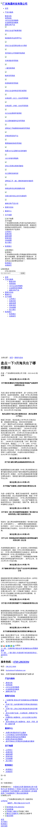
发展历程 (12, 301)
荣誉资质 (12, 305)
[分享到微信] (11, 646)
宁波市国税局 (15, 791)
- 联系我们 (9, 769)
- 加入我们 (9, 761)
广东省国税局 (10, 793)
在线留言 (12, 316)
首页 (6, 277)
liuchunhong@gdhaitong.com (15, 670)
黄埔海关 (11, 789)
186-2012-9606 (11, 666)
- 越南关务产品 (10, 691)
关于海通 (8, 296)
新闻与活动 (9, 292)
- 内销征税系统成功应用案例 (15, 737)
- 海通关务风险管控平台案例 (15, 732)
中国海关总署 (18, 787)
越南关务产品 (10, 25)
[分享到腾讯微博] (6, 646)
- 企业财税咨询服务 (12, 689)
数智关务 (8, 16)
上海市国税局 (25, 791)
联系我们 (8, 312)
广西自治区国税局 (21, 793)
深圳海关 (32, 789)
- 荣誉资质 (9, 756)
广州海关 (18, 789)
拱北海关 (25, 789)
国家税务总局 (28, 787)
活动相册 (12, 307)
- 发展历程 (9, 752)
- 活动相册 (9, 758)
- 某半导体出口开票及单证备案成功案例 (19, 741)
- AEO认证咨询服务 (12, 687)
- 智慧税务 (9, 685)
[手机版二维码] (11, 811)
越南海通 (12, 303)
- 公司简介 (9, 750)
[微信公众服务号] (12, 813)
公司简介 (12, 299)
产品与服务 (9, 279)
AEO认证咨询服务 (12, 20)
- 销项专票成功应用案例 (14, 739)
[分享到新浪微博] (4, 646)
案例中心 (8, 294)
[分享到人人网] (9, 646)
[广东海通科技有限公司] (14, 3)
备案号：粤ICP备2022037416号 (18, 803)
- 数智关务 (9, 683)
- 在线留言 (9, 771)
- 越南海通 (9, 754)
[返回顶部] (9, 816)
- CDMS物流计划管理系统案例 (16, 735)
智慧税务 (8, 18)
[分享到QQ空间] (2, 646)
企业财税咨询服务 (11, 22)
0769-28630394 (21, 661)
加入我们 (12, 309)
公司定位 (4, 801)
